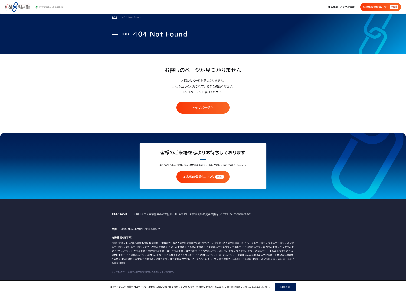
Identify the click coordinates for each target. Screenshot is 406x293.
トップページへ (202, 107)
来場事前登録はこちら (380, 6)
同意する (285, 287)
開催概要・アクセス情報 (341, 7)
